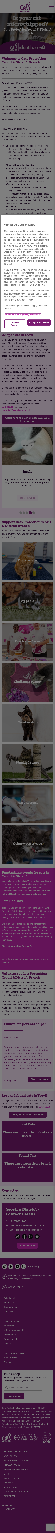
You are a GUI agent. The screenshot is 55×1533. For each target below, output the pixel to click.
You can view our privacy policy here (22, 315)
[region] (27, 273)
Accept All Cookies (39, 322)
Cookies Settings (15, 323)
